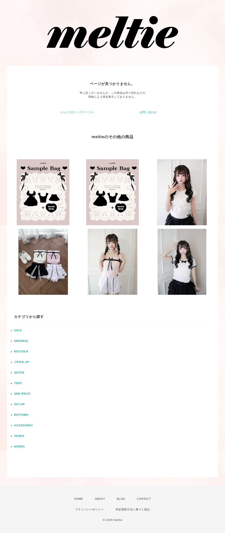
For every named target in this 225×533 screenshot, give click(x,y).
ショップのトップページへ (77, 112)
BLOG (121, 498)
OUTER (19, 372)
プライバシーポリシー (89, 509)
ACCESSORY (23, 425)
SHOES (19, 436)
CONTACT (144, 498)
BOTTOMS (21, 414)
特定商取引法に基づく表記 (133, 509)
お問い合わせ (148, 112)
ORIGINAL (21, 341)
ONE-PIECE (22, 393)
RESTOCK (21, 351)
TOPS (18, 383)
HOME (78, 498)
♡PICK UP (21, 362)
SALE (18, 330)
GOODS (19, 446)
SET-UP (19, 404)
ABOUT (100, 498)
